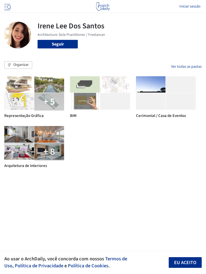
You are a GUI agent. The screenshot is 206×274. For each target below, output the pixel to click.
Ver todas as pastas (186, 66)
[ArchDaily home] (103, 6)
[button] (18, 65)
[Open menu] (7, 6)
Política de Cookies (88, 265)
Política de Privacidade (39, 265)
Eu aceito (185, 262)
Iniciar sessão (190, 6)
